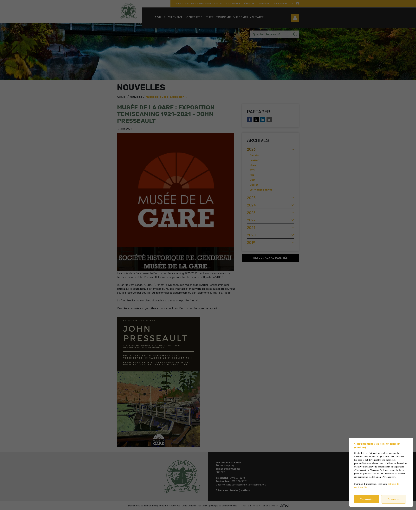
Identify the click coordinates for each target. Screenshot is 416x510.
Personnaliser (394, 499)
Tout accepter (366, 499)
